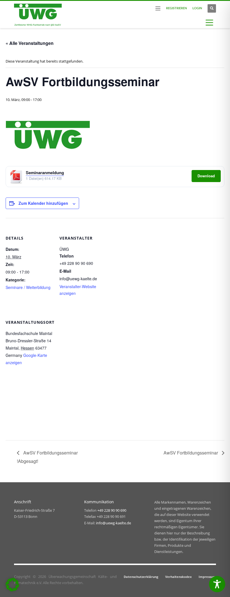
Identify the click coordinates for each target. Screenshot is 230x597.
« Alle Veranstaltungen (30, 43)
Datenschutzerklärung (141, 577)
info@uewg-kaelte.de (113, 522)
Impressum (207, 577)
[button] (12, 584)
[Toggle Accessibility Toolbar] (217, 584)
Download (206, 175)
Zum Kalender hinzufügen (43, 203)
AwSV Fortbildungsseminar (191, 452)
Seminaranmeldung (45, 172)
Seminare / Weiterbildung (28, 287)
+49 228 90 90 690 (111, 510)
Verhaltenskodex (178, 577)
